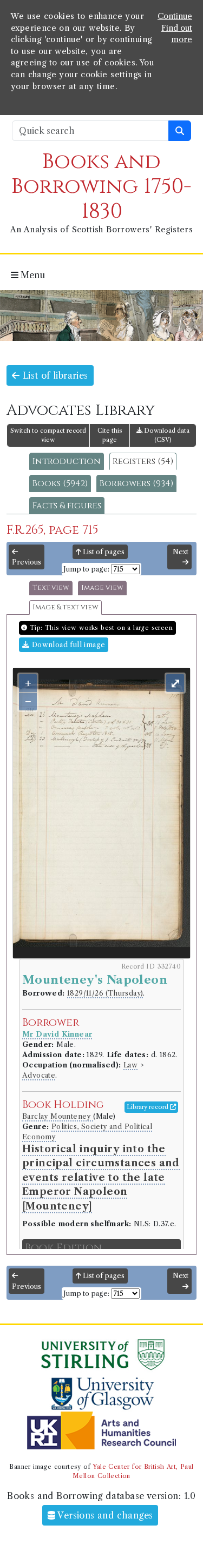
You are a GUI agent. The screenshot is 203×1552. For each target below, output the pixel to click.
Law (130, 1065)
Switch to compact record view (48, 435)
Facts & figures (66, 506)
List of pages (103, 552)
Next (180, 552)
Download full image (67, 645)
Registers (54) (143, 461)
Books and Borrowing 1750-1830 (101, 186)
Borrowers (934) (136, 483)
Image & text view (65, 607)
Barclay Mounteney (57, 1116)
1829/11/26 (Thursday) (105, 993)
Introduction (66, 461)
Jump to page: (86, 569)
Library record (148, 1107)
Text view (50, 588)
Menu (31, 275)
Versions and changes (104, 1515)
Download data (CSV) (165, 435)
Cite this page (109, 435)
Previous (26, 562)
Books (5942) (60, 483)
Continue (175, 16)
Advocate (38, 1075)
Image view (102, 588)
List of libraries (53, 375)
